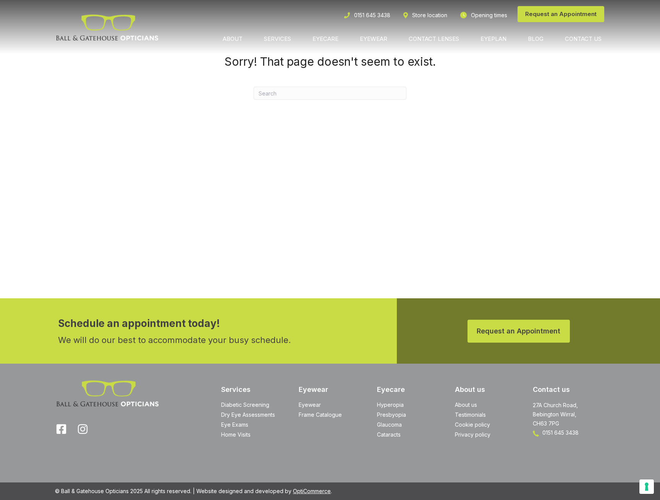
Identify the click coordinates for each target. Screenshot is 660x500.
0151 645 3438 (560, 432)
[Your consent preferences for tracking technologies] (646, 486)
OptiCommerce (312, 491)
